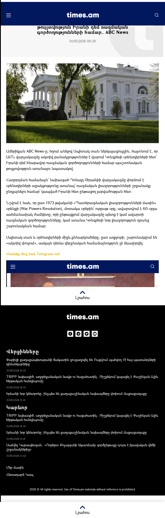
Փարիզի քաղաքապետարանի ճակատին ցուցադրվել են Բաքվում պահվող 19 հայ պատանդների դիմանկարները (81, 361)
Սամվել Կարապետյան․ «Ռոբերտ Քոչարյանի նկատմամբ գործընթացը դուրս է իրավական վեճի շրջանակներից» (81, 447)
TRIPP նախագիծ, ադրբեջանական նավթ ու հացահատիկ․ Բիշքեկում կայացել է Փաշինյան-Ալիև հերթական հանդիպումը (82, 378)
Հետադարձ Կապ (19, 474)
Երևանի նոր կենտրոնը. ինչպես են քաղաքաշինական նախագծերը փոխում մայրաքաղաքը (76, 393)
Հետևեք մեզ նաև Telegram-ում (33, 254)
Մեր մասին (15, 467)
